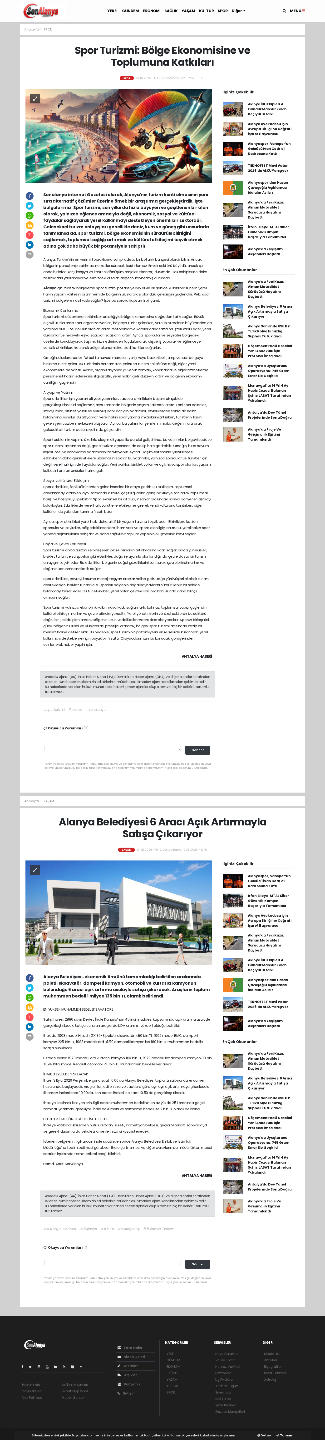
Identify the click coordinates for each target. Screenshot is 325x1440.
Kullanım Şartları (75, 1384)
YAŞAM (188, 11)
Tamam (286, 1435)
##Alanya (88, 1228)
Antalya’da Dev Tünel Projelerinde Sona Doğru (270, 415)
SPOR (223, 11)
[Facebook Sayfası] (24, 1366)
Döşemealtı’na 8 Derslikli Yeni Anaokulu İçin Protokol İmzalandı (270, 351)
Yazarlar (130, 1366)
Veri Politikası (32, 1397)
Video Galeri (134, 1356)
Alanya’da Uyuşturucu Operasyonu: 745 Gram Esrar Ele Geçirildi (268, 370)
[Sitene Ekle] (83, 1366)
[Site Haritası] (74, 1366)
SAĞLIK (171, 11)
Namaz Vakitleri (227, 1366)
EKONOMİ (152, 11)
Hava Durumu (226, 1353)
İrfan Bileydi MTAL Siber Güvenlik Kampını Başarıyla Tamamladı (268, 232)
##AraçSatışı (129, 1228)
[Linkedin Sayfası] (57, 1366)
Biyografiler (273, 1366)
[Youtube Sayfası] (49, 1366)
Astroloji (270, 1379)
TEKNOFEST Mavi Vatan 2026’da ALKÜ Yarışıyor (268, 168)
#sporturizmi (54, 709)
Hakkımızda (31, 1384)
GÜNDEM (130, 11)
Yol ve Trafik (225, 1360)
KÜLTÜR (206, 11)
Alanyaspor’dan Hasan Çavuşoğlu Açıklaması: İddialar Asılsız (268, 187)
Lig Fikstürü (224, 1379)
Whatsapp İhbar (75, 1391)
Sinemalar (223, 1392)
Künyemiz (131, 1384)
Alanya (50, 287)
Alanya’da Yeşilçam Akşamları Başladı (265, 251)
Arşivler (130, 1375)
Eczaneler (223, 1373)
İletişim (129, 1393)
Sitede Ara (272, 1353)
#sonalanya (96, 709)
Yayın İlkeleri (31, 1391)
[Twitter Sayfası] (32, 1366)
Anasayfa (31, 29)
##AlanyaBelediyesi (60, 1228)
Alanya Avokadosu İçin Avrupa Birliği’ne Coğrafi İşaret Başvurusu (269, 129)
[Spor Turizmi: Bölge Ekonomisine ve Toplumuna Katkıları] (118, 135)
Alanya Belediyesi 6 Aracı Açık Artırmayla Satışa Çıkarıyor (270, 311)
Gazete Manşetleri (230, 1411)
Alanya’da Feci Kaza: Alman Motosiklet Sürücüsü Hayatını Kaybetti (266, 210)
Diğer (237, 11)
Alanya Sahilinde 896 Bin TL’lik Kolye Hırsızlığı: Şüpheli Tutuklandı (269, 331)
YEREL (112, 11)
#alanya (75, 709)
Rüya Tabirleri (275, 1373)
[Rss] (66, 1366)
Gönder (198, 750)
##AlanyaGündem (159, 1228)
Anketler (270, 1360)
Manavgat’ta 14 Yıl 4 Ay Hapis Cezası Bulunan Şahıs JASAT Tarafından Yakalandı (269, 393)
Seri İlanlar (223, 1398)
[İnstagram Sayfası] (41, 1366)
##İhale (107, 1228)
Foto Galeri (133, 1347)
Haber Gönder (73, 1397)
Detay (265, 1435)
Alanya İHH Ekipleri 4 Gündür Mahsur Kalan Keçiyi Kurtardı (267, 109)
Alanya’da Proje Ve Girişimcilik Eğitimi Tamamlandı (264, 434)
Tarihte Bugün (226, 1386)
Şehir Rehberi (225, 1405)
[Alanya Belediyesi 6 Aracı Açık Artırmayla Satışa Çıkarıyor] (118, 912)
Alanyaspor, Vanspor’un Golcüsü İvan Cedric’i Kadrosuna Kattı (269, 148)
